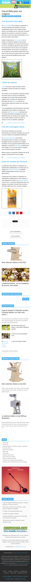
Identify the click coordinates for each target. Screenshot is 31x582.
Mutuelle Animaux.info (8, 455)
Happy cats (5, 451)
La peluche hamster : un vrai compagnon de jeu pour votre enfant (15, 284)
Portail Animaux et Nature (9, 456)
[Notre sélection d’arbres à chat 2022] (15, 253)
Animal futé (5, 442)
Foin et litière (18, 16)
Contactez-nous (23, 571)
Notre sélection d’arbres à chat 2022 (14, 262)
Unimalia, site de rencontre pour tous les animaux (15, 462)
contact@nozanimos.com (19, 546)
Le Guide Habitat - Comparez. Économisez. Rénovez (15, 576)
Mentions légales (17, 552)
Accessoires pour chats (15, 237)
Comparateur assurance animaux (10, 351)
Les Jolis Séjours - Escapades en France (15, 579)
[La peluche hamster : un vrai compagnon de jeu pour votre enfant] (15, 274)
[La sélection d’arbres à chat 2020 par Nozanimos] (15, 404)
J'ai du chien (6, 453)
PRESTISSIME (24, 552)
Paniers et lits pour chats (15, 233)
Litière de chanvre (9, 82)
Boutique (4, 16)
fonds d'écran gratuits (8, 449)
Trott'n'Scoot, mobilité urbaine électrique (13, 460)
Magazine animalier (22, 572)
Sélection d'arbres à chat (11, 358)
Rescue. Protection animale (9, 458)
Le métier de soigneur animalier (18, 341)
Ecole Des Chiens (7, 448)
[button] (6, 6)
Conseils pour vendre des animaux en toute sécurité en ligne (13, 521)
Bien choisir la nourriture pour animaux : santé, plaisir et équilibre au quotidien (20, 327)
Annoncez (16, 571)
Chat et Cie (5, 444)
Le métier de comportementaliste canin (12, 511)
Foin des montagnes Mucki (13, 126)
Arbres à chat (13, 572)
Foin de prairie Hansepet (12, 21)
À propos (10, 571)
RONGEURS (10, 16)
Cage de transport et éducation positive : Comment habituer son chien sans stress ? (15, 312)
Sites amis (6, 572)
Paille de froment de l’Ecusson (14, 161)
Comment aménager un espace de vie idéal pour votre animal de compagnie (15, 517)
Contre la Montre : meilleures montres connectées (15, 446)
